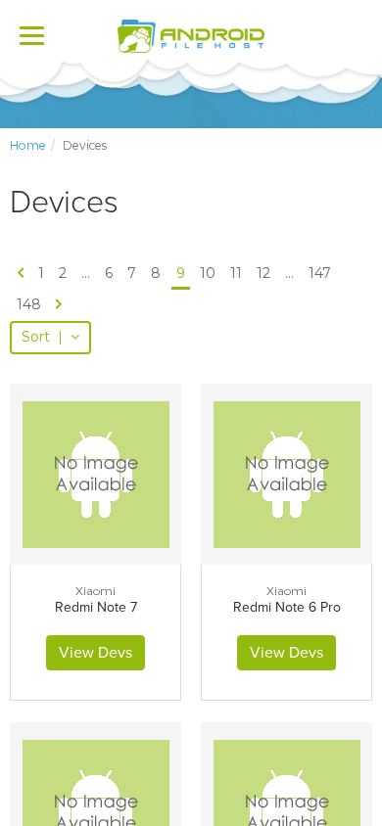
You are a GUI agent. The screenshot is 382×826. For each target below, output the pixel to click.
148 (29, 304)
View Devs (95, 653)
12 (263, 273)
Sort (42, 336)
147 (320, 273)
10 (207, 273)
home (28, 145)
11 (236, 273)
